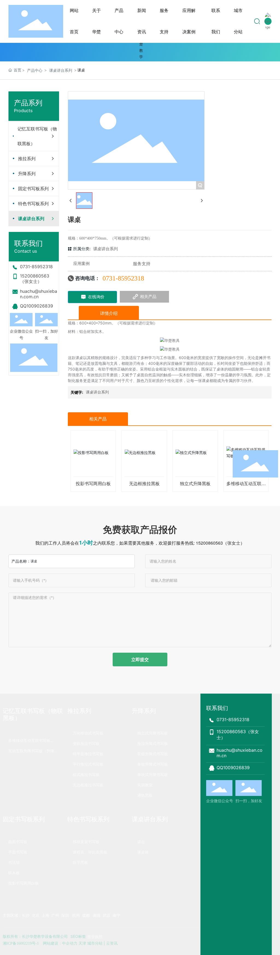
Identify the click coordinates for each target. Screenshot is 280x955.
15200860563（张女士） (34, 278)
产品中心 (34, 70)
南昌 (97, 915)
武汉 (106, 915)
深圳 (64, 915)
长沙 (26, 915)
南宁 (116, 915)
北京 (35, 915)
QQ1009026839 (36, 306)
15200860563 (209, 543)
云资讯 (112, 943)
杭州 (76, 915)
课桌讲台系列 (60, 70)
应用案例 (81, 263)
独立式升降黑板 (195, 483)
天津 (81, 943)
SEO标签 (78, 936)
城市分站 (95, 943)
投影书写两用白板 (93, 483)
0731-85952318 (36, 266)
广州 (55, 915)
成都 (86, 915)
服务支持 (141, 263)
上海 (46, 915)
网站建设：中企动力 (60, 943)
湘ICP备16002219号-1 (21, 943)
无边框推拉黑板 (144, 483)
